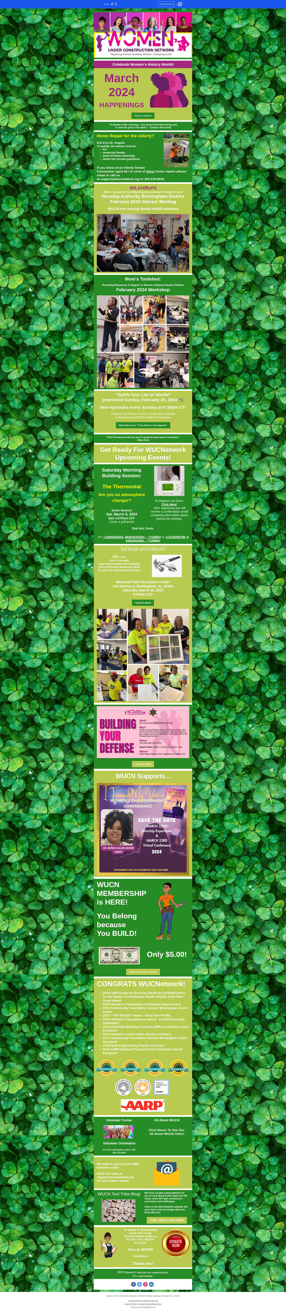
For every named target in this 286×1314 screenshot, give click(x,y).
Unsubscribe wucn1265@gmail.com (143, 1301)
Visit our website (143, 115)
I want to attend (143, 602)
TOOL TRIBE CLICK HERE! (167, 1220)
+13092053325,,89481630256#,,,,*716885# (132, 537)
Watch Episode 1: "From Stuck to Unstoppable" (143, 425)
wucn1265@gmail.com (146, 1307)
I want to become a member (143, 972)
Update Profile (130, 1304)
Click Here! (169, 504)
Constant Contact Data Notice (149, 1304)
